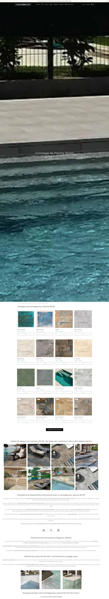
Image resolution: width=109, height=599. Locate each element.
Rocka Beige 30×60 (21, 417)
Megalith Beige (20, 358)
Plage (51, 4)
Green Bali (19, 388)
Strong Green (58, 358)
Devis (83, 4)
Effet (42, 4)
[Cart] (91, 4)
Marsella (57, 329)
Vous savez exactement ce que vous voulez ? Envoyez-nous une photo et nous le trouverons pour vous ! (53, 1)
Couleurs (38, 4)
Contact (88, 4)
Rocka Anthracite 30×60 (41, 417)
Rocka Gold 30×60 (59, 417)
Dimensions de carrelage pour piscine (28, 303)
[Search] (93, 4)
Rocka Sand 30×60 (78, 417)
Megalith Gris (39, 358)
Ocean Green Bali (21, 329)
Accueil (18, 303)
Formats (46, 4)
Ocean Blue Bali (39, 329)
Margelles (56, 4)
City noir (38, 388)
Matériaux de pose (69, 4)
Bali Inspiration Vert (59, 388)
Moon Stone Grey (78, 329)
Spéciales (61, 4)
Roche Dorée (77, 358)
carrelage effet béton (72, 514)
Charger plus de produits (55, 429)
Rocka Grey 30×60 (78, 388)
